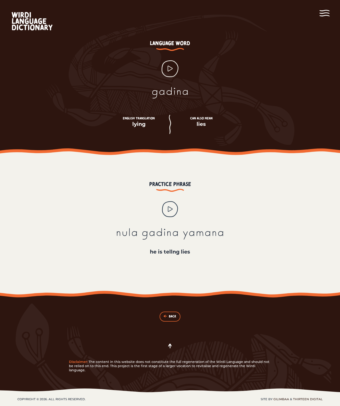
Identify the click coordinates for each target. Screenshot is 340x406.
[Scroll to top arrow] (170, 346)
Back (172, 316)
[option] (170, 228)
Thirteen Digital (308, 399)
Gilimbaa (281, 399)
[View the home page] (37, 21)
